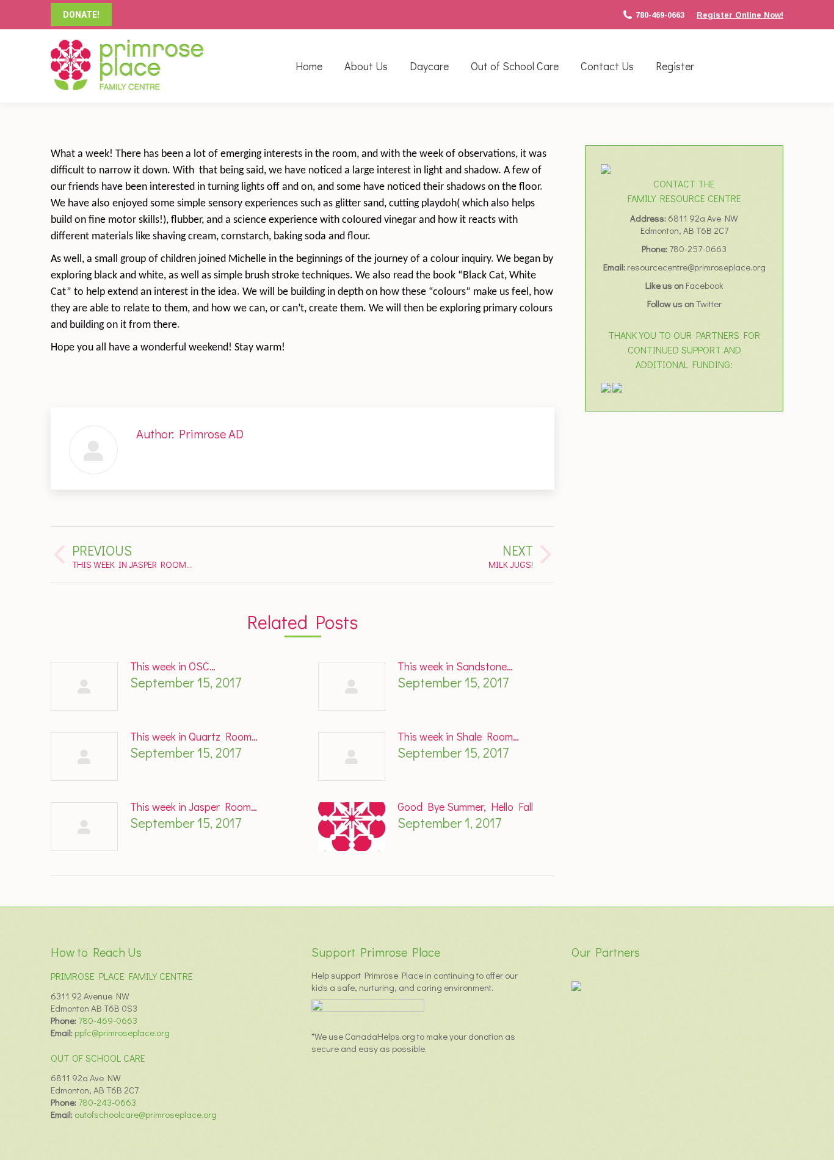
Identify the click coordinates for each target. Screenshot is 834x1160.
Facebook (704, 285)
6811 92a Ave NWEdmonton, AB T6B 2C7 (689, 224)
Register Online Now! (740, 15)
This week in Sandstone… (455, 666)
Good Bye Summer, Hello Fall (465, 806)
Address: (649, 218)
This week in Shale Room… (458, 736)
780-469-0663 (660, 15)
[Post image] (84, 686)
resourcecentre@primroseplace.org (696, 267)
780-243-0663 (107, 1102)
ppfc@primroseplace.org (122, 1032)
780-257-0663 (698, 248)
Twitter (709, 303)
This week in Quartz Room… (194, 736)
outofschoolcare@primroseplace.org (145, 1114)
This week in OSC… (173, 666)
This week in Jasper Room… (193, 806)
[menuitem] (309, 66)
